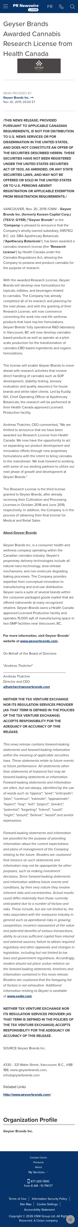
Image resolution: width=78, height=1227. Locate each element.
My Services (37, 1172)
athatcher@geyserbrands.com (26, 686)
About (38, 1167)
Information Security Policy (49, 1199)
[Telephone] (61, 6)
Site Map (25, 1204)
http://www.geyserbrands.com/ (27, 1094)
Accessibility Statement (39, 1209)
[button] (39, 65)
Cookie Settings (47, 1204)
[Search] (72, 6)
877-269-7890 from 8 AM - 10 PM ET (38, 1183)
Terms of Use (17, 1199)
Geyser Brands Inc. (18, 1131)
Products (38, 1162)
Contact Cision (38, 1157)
